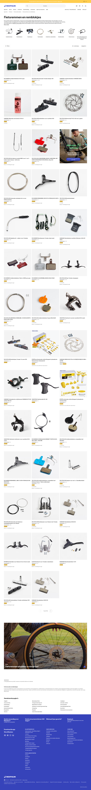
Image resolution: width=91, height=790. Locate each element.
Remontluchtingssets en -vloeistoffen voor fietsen (82, 38)
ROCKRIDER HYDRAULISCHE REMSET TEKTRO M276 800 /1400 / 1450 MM (44, 440)
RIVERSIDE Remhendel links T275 (68, 561)
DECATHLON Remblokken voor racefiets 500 (43, 118)
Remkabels (40, 36)
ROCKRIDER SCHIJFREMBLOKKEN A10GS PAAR (43, 278)
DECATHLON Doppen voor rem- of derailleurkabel (72, 480)
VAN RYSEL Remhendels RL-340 (39, 399)
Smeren (5, 711)
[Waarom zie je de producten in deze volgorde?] (72, 46)
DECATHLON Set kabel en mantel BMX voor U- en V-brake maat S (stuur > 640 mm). (16, 159)
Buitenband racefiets (37, 704)
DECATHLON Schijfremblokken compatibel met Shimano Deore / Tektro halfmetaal (43, 481)
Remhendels (61, 36)
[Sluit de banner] (86, 1)
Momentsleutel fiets (8, 708)
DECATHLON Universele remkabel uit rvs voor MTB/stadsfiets (15, 199)
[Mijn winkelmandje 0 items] (85, 5)
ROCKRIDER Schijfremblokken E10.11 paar (14, 78)
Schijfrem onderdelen (51, 36)
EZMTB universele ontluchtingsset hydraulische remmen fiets (71, 400)
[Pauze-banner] (84, 1)
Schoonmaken (63, 704)
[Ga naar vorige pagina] (40, 610)
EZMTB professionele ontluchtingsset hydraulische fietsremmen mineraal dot (44, 360)
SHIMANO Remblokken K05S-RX (68, 522)
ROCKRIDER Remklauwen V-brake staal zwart (43, 238)
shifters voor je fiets (17, 23)
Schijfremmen (9, 36)
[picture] (17, 63)
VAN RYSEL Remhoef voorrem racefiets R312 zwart (72, 318)
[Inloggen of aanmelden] (82, 5)
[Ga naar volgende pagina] (50, 610)
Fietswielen (6, 706)
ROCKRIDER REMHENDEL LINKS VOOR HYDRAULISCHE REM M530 (17, 481)
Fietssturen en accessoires (66, 709)
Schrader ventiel (64, 702)
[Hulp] (79, 5)
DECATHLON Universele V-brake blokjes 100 (42, 78)
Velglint (5, 701)
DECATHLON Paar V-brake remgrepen (69, 278)
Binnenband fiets (36, 701)
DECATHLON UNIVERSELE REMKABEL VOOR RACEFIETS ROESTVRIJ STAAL (17, 318)
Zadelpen (62, 701)
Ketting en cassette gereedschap (39, 706)
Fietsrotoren (71, 36)
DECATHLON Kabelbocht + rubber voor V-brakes (16, 238)
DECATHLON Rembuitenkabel (67, 198)
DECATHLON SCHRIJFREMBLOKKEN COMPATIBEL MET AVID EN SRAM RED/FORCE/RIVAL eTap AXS (45, 159)
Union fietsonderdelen (37, 711)
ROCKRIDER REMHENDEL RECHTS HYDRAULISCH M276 (45, 198)
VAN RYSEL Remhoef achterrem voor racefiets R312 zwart (17, 440)
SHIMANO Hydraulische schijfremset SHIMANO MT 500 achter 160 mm (17, 400)
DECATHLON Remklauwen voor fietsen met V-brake (44, 522)
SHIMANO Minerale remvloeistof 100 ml (13, 118)
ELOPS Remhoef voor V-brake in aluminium (42, 561)
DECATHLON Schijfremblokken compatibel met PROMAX (71, 440)
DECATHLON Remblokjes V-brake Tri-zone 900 (15, 359)
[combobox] (84, 46)
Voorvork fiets (7, 702)
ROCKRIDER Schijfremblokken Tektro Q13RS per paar (17, 278)
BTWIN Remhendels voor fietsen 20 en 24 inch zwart (17, 561)
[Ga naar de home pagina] (10, 6)
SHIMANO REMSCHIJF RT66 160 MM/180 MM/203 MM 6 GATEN (73, 360)
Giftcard (84, 9)
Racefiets (62, 708)
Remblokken (19, 36)
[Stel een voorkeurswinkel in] (76, 5)
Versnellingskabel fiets (65, 706)
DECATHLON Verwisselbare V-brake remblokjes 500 (17, 600)
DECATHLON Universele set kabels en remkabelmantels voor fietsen (13, 522)
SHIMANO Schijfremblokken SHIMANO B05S (71, 78)
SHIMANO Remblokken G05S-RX (40, 600)
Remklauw (30, 36)
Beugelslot (6, 709)
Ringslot (34, 709)
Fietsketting (6, 704)
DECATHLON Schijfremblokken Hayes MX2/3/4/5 (44, 318)
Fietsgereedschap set (37, 702)
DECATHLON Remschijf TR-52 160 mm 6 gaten (71, 118)
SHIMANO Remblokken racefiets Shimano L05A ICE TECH (72, 239)
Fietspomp (34, 708)
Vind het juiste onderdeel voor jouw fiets (73, 159)
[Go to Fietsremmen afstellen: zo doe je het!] (85, 667)
